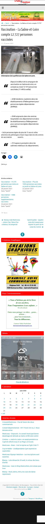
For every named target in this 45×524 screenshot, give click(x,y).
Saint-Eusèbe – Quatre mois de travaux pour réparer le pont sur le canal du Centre (35, 223)
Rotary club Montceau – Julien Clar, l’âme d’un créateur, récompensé (11, 222)
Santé (7, 23)
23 (41, 405)
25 (10, 408)
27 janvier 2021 (8, 43)
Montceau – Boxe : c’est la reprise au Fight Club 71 (20, 445)
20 (22, 405)
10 (4, 402)
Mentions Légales (11, 487)
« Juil (3, 414)
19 (16, 405)
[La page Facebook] (22, 234)
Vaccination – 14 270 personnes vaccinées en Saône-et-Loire (9, 184)
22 (35, 405)
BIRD (29, 489)
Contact (36, 487)
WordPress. (39, 499)
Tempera (31, 499)
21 (29, 405)
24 (4, 408)
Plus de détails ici (22, 382)
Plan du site (22, 487)
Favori (5, 213)
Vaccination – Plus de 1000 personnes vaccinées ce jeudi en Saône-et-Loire (32, 184)
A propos (30, 487)
